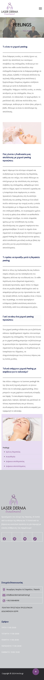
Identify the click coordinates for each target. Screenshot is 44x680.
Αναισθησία (10, 456)
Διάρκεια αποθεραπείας (15, 461)
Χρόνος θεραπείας (13, 452)
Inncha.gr (19, 673)
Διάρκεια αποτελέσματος (15, 466)
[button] (40, 8)
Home (15, 31)
